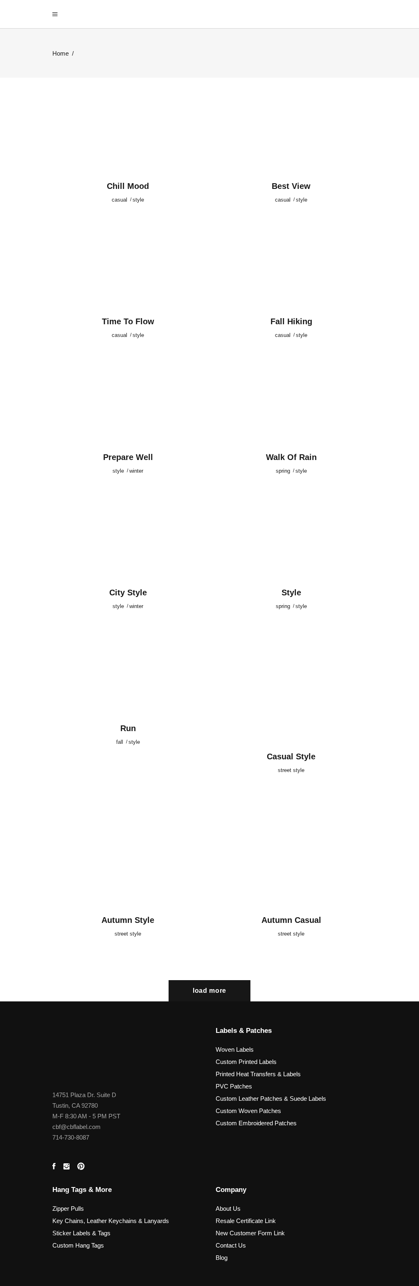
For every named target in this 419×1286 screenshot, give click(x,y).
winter (136, 471)
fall (119, 742)
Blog (222, 1257)
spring (283, 471)
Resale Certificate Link (246, 1220)
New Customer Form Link (250, 1233)
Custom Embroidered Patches (256, 1123)
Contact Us (231, 1245)
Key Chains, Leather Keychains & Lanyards (110, 1220)
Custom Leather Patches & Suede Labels (271, 1098)
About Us (228, 1208)
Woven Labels (235, 1049)
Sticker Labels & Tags (81, 1233)
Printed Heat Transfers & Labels (258, 1074)
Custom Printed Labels (246, 1061)
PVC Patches (234, 1086)
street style (291, 770)
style (138, 200)
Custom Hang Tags (78, 1245)
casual (119, 200)
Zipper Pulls (68, 1208)
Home (60, 53)
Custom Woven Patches (248, 1110)
